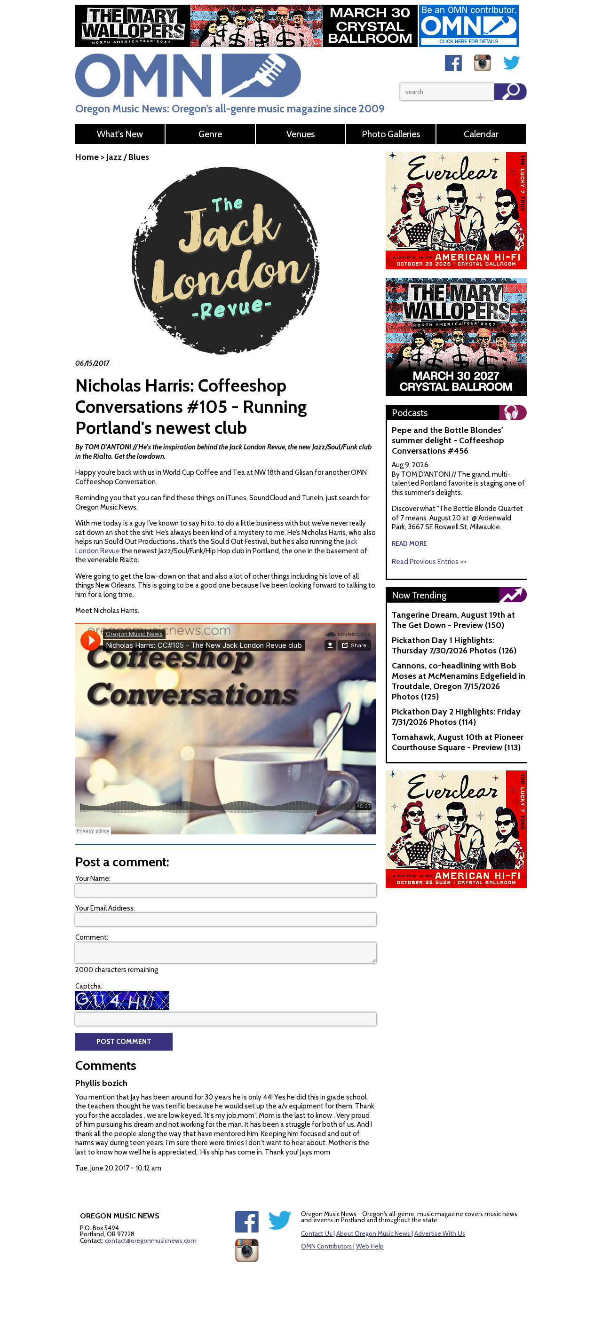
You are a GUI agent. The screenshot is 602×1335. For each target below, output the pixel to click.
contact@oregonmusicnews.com (151, 1240)
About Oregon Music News (373, 1233)
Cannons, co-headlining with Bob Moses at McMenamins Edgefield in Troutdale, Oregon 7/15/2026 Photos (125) (458, 681)
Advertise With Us (439, 1233)
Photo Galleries (391, 134)
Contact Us (316, 1233)
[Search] (510, 91)
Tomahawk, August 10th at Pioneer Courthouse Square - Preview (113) (457, 742)
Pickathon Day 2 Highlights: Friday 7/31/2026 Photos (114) (456, 717)
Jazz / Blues (127, 157)
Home (87, 157)
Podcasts (410, 412)
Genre (210, 134)
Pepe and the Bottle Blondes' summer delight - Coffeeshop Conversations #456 (448, 440)
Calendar (481, 134)
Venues (300, 134)
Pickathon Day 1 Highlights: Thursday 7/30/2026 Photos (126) (454, 645)
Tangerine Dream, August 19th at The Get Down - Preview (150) (453, 620)
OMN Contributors (326, 1246)
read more (409, 543)
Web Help (370, 1246)
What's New (120, 134)
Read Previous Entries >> (429, 562)
